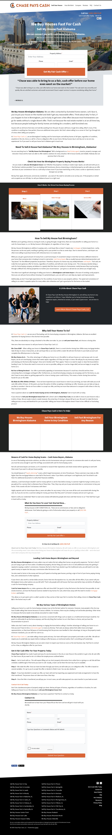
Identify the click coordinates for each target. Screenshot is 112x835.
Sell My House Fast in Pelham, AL (52, 803)
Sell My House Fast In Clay (18, 784)
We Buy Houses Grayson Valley (20, 819)
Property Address (56, 53)
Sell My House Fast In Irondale (20, 787)
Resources (99, 800)
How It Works (98, 792)
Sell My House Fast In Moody (19, 793)
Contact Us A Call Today (19, 685)
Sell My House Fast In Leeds (19, 790)
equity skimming (31, 473)
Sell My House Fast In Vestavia (51, 793)
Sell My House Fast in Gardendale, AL (22, 806)
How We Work (69, 5)
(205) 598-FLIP (94, 13)
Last (58, 719)
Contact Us (97, 5)
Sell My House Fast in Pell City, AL (52, 806)
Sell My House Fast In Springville (52, 787)
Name (29, 712)
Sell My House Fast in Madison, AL (53, 797)
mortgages (77, 248)
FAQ (91, 5)
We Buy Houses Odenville (50, 819)
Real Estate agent (73, 151)
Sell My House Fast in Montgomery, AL (54, 800)
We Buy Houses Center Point (19, 812)
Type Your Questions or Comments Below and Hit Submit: (46, 729)
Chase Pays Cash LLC (20, 137)
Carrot (36, 828)
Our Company (98, 798)
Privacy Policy (98, 803)
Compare (78, 5)
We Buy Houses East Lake (18, 816)
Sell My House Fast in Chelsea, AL (20, 803)
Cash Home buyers (60, 259)
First (28, 719)
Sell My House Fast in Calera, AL (20, 800)
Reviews (85, 5)
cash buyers (87, 261)
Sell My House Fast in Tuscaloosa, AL (53, 809)
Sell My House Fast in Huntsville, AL (21, 809)
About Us (98, 16)
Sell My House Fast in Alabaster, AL (21, 797)
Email (71, 61)
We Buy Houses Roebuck (50, 812)
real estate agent (36, 628)
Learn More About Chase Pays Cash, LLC (72, 309)
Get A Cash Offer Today (86, 16)
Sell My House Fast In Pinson (51, 784)
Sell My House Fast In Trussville (52, 790)
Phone (41, 61)
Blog (100, 805)
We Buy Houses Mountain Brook (52, 816)
